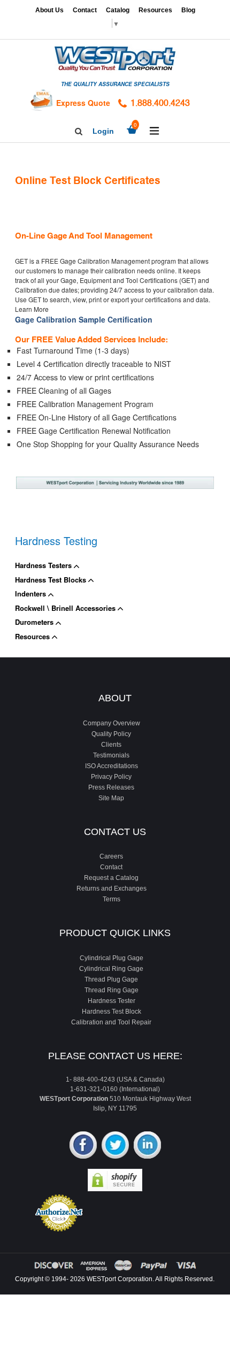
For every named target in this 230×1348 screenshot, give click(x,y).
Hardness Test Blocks (51, 580)
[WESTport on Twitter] (115, 1146)
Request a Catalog (111, 878)
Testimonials (111, 755)
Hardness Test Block (111, 1011)
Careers (111, 856)
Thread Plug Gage (111, 979)
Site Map (111, 798)
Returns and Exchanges (111, 888)
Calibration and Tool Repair (111, 1022)
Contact (85, 10)
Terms (111, 899)
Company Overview (111, 723)
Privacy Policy (111, 776)
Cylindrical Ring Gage (111, 968)
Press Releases (111, 787)
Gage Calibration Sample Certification (83, 319)
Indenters (31, 593)
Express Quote (83, 102)
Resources (155, 10)
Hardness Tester (111, 1001)
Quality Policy (111, 734)
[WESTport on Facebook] (83, 1146)
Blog (188, 10)
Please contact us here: (115, 1056)
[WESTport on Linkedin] (147, 1146)
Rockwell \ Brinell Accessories (66, 608)
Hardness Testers (44, 565)
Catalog (117, 10)
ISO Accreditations (111, 766)
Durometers (35, 622)
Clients (111, 744)
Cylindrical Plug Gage (111, 958)
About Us (49, 10)
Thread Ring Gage (112, 990)
